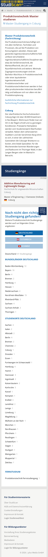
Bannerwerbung (11, 536)
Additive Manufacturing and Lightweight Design (19, 185)
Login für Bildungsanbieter (16, 548)
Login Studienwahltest (14, 518)
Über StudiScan (11, 502)
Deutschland (26, 233)
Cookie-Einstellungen (13, 510)
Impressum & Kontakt (13, 514)
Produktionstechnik (24, 10)
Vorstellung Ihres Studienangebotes (20, 532)
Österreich (25, 239)
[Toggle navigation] (45, 3)
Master (10, 10)
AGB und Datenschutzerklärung (18, 506)
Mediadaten (9, 540)
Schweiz (26, 246)
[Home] (2, 10)
